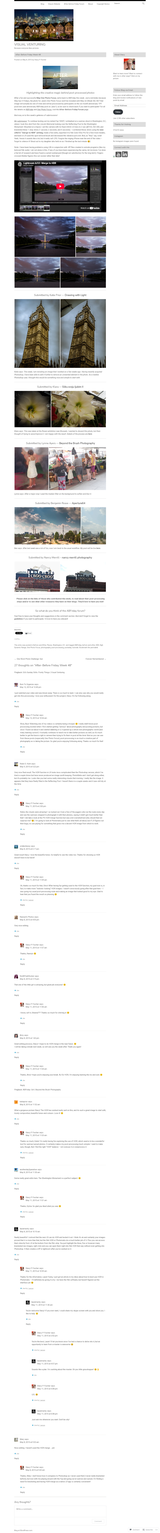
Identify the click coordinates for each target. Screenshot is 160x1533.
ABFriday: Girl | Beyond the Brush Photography (42, 1090)
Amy (22, 1035)
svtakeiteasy (25, 846)
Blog (42, 4)
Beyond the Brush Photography (77, 443)
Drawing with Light (75, 295)
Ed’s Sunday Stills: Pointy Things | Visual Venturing (44, 672)
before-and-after (88, 645)
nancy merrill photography (77, 557)
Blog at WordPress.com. (23, 1530)
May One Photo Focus (46, 98)
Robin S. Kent (25, 764)
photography (46, 647)
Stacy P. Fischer (40, 60)
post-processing (57, 647)
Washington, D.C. (59, 645)
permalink (94, 647)
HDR (97, 645)
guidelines (18, 619)
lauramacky (24, 1229)
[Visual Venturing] (43, 40)
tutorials (75, 647)
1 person (30, 900)
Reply (16, 706)
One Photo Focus (33, 647)
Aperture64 (78, 503)
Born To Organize (27, 684)
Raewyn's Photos (27, 917)
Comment (98, 1521)
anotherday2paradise (28, 1169)
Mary (22, 1439)
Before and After (39, 645)
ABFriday (78, 645)
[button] (45, 236)
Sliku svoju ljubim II (72, 386)
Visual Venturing (29, 44)
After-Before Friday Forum (74, 4)
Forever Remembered (96, 659)
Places (49, 645)
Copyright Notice (103, 4)
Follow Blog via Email (123, 90)
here (90, 434)
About (90, 4)
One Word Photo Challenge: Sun (28, 659)
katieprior (24, 1102)
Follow (118, 112)
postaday (68, 647)
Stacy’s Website (54, 4)
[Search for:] (129, 3)
